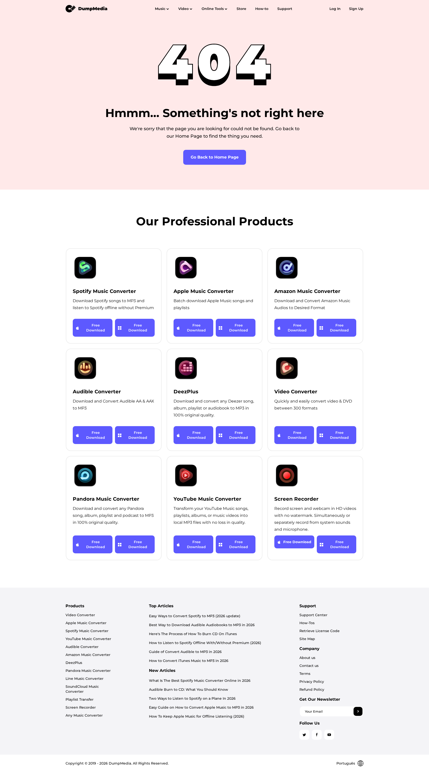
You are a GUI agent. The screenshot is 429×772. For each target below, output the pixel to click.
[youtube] (329, 735)
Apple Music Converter (86, 623)
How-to (261, 8)
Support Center (313, 615)
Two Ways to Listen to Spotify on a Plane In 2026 (192, 698)
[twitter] (304, 735)
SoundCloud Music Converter (82, 689)
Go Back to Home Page (215, 157)
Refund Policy (311, 689)
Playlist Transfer (80, 699)
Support (284, 8)
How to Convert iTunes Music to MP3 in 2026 (188, 660)
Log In (335, 8)
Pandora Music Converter (88, 670)
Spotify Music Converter (87, 631)
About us (307, 657)
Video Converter (80, 615)
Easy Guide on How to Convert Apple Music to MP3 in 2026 (201, 707)
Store (241, 8)
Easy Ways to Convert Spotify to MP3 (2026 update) (194, 616)
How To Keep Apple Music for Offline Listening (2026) (196, 716)
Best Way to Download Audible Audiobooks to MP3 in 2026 (202, 625)
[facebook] (317, 735)
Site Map (307, 639)
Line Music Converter (85, 678)
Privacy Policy (311, 681)
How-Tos (307, 623)
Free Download (95, 327)
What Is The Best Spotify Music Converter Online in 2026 (199, 680)
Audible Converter (82, 647)
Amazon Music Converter (88, 654)
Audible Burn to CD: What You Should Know (188, 689)
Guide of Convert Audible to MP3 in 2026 (185, 652)
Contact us (309, 665)
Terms (304, 673)
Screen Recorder (81, 707)
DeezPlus (74, 662)
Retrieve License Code (319, 631)
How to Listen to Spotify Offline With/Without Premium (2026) (205, 643)
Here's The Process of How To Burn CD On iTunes (193, 634)
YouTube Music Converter (88, 639)
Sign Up (356, 8)
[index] (87, 8)
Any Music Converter (84, 715)
